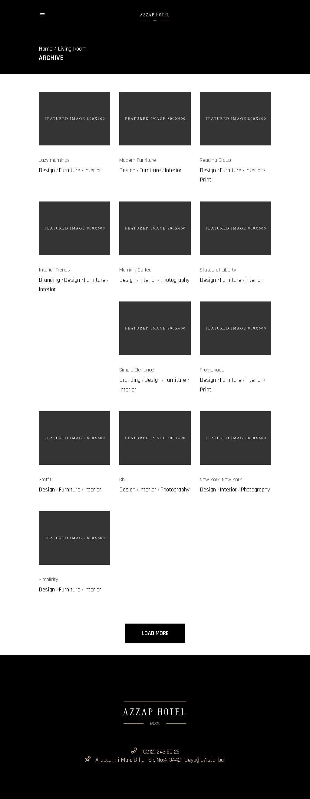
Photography (175, 280)
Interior (92, 170)
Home (45, 49)
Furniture (69, 170)
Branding (49, 280)
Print (205, 180)
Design (47, 170)
